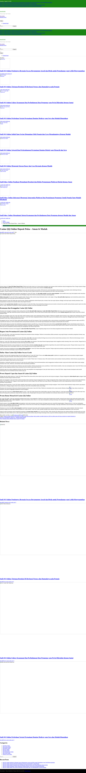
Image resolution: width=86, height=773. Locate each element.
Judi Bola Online (6, 745)
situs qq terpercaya (63, 416)
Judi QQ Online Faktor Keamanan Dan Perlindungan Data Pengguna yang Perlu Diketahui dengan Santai (22, 4)
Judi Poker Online (6, 748)
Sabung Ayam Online (7, 754)
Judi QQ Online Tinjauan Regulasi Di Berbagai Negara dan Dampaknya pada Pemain (18, 3)
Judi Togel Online (6, 753)
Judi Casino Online (7, 747)
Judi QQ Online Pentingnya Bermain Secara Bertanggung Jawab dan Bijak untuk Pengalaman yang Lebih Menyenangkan (26, 2)
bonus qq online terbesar (9, 416)
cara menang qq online (19, 416)
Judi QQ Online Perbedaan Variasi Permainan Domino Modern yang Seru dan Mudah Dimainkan (20, 6)
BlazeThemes (28, 771)
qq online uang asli (55, 416)
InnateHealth (2, 11)
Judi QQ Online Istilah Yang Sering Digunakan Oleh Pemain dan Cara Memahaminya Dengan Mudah (35, 134)
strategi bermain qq (71, 416)
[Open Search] (0, 48)
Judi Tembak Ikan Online (8, 751)
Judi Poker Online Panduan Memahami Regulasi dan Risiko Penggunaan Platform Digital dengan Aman (36, 182)
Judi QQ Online (6, 225)
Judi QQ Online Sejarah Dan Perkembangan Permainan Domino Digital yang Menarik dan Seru (33, 150)
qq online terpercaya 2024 (45, 416)
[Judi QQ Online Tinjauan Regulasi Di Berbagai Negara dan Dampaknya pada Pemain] (5, 84)
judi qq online (36, 416)
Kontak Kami (5, 23)
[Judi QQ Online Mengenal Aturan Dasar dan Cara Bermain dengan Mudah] (5, 163)
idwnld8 (1, 232)
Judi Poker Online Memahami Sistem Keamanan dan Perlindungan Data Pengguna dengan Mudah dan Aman (38, 215)
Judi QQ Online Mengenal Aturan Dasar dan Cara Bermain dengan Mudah (26, 166)
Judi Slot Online (6, 750)
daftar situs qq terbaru (28, 416)
